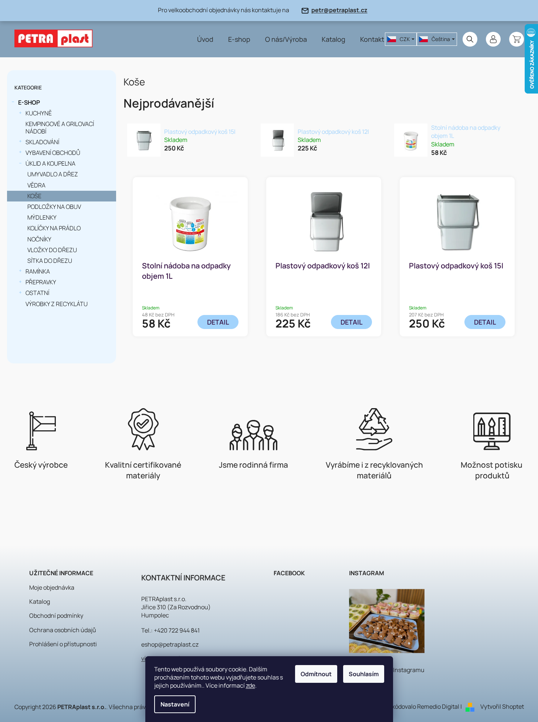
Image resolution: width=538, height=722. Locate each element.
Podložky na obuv (54, 207)
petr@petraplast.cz (339, 10)
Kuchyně (39, 113)
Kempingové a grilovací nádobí (60, 127)
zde (250, 685)
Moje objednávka (51, 587)
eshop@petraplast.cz (170, 644)
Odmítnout (316, 674)
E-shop (29, 102)
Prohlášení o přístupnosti (63, 644)
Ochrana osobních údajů (62, 630)
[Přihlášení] (493, 39)
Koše (34, 196)
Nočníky (39, 239)
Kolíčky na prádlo (54, 228)
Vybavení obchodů (53, 153)
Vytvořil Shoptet (502, 706)
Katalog (39, 601)
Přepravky (41, 282)
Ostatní (37, 293)
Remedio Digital (438, 706)
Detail (218, 322)
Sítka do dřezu (49, 261)
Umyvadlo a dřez (52, 174)
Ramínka (38, 271)
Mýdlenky (42, 217)
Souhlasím (364, 674)
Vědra (36, 185)
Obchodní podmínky (56, 615)
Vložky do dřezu (52, 250)
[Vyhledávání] (470, 39)
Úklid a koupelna (50, 163)
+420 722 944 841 (177, 630)
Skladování (42, 142)
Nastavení (174, 704)
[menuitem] (205, 39)
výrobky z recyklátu (57, 304)
